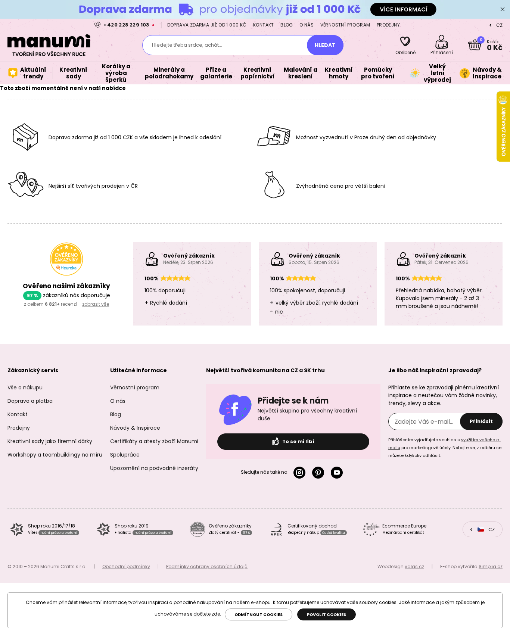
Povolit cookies (326, 614)
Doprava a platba (30, 401)
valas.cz (414, 566)
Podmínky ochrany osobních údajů (207, 566)
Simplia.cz (491, 566)
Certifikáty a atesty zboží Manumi (154, 441)
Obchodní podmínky (126, 566)
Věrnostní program (345, 25)
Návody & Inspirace (135, 428)
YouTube (338, 473)
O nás (306, 25)
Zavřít (502, 9)
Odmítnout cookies (258, 614)
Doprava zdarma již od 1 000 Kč (207, 25)
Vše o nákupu (25, 387)
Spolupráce (125, 454)
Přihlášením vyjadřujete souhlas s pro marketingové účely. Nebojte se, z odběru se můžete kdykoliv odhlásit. (444, 447)
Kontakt (263, 25)
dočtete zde (206, 614)
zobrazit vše (95, 304)
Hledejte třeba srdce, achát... (187, 45)
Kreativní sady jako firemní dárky (49, 441)
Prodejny (388, 25)
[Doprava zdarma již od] (255, 9)
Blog (286, 25)
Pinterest (319, 473)
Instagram (300, 473)
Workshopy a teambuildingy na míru (54, 454)
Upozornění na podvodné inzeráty (154, 468)
